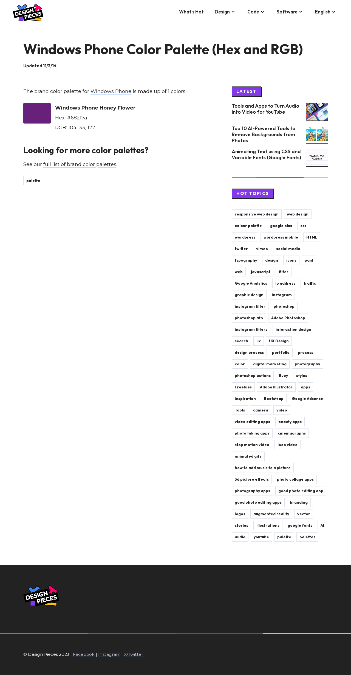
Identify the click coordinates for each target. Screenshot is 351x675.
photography (307, 364)
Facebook (84, 654)
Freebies (243, 387)
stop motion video (252, 444)
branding (299, 502)
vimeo (262, 248)
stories (241, 525)
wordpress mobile (281, 237)
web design (297, 214)
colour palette (248, 225)
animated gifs (248, 456)
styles (301, 375)
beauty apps (290, 421)
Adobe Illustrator (276, 387)
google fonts (300, 525)
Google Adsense (307, 398)
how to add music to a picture (263, 467)
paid (309, 260)
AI (322, 525)
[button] (225, 12)
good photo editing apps (258, 502)
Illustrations (267, 525)
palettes (307, 536)
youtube (261, 536)
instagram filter (250, 306)
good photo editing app (300, 490)
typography (246, 260)
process (305, 352)
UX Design (279, 340)
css (303, 225)
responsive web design (257, 214)
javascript (260, 271)
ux (258, 340)
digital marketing (270, 364)
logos (240, 513)
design (271, 260)
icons (291, 260)
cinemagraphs (292, 433)
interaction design (293, 329)
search (241, 340)
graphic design (249, 294)
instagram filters (251, 329)
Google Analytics (251, 283)
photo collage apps (295, 479)
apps (305, 387)
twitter (241, 248)
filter (283, 271)
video (281, 410)
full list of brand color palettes (79, 164)
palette (33, 180)
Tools (240, 410)
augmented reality (271, 513)
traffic (310, 283)
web (239, 271)
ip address (285, 283)
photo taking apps (252, 433)
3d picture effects (252, 479)
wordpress (245, 237)
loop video (288, 444)
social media (288, 248)
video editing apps (252, 421)
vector (303, 513)
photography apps (252, 490)
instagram (282, 294)
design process (249, 352)
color (240, 364)
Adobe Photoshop (288, 317)
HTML (311, 237)
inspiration (245, 398)
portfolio (281, 352)
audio (240, 536)
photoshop (284, 306)
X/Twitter (133, 654)
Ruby (283, 375)
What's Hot (191, 12)
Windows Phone (110, 91)
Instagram (109, 654)
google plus (281, 225)
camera (260, 410)
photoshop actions (253, 375)
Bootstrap (274, 398)
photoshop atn (249, 317)
